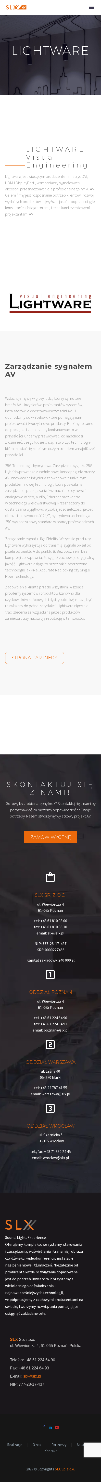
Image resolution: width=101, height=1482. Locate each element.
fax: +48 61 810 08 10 (50, 926)
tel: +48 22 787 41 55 (50, 1087)
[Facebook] (44, 1427)
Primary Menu (91, 7)
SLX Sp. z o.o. (65, 1469)
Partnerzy (58, 1445)
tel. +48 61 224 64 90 (50, 1017)
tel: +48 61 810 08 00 (50, 920)
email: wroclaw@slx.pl (50, 1157)
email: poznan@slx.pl (51, 1030)
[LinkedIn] (50, 1427)
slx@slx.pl (32, 1376)
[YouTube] (57, 1427)
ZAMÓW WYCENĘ (50, 837)
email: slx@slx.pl (50, 933)
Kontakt (50, 1451)
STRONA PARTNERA (35, 657)
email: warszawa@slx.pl (50, 1093)
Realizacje (14, 1445)
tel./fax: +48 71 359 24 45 (50, 1151)
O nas (37, 1445)
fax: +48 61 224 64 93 (50, 1023)
